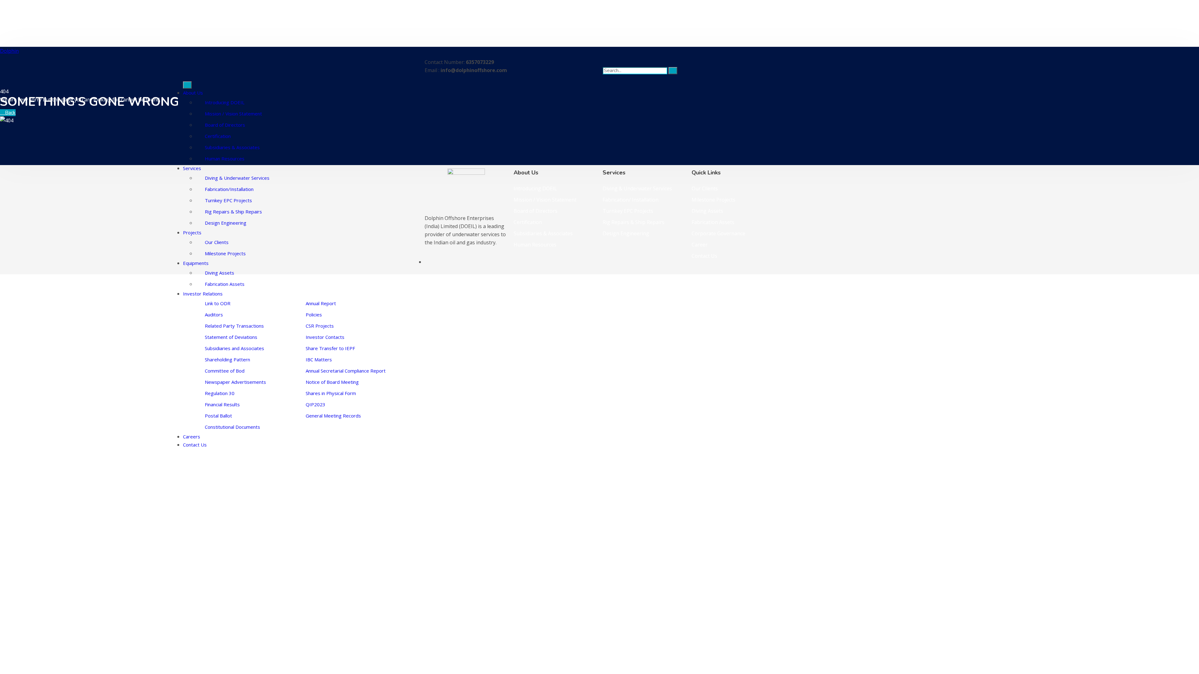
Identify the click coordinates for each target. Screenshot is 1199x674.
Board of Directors (225, 125)
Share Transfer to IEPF (330, 348)
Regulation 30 (219, 393)
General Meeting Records (333, 416)
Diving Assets (219, 273)
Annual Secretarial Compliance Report (346, 371)
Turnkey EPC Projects (228, 200)
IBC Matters (319, 359)
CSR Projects (320, 326)
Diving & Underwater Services (237, 178)
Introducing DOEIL (224, 102)
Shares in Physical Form (331, 393)
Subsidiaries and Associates (234, 348)
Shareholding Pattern (227, 359)
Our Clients (217, 242)
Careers (191, 436)
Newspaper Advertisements (235, 382)
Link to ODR (217, 303)
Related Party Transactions (234, 326)
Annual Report (321, 303)
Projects (192, 232)
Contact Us (195, 445)
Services (192, 168)
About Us (193, 93)
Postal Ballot (218, 416)
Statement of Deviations (231, 337)
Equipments (196, 263)
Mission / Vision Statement (233, 113)
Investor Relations (203, 294)
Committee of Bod (224, 371)
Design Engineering (225, 223)
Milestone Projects (225, 253)
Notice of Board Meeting (332, 382)
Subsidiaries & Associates (232, 147)
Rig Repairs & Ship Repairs (233, 211)
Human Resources (224, 158)
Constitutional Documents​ (232, 427)
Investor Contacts (325, 337)
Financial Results (222, 404)
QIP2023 (315, 404)
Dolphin (9, 50)
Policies (314, 314)
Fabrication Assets (224, 284)
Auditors (214, 314)
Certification (218, 136)
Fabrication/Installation (229, 189)
